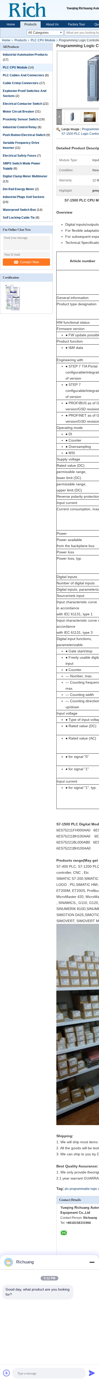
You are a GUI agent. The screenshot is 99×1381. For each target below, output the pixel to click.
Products (30, 24)
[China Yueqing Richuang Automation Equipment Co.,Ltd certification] (13, 310)
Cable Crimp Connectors (21, 83)
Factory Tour (76, 24)
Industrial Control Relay (20, 127)
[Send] (92, 1372)
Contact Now (29, 262)
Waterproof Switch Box (19, 210)
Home (11, 24)
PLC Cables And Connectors (23, 75)
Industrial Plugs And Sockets (23, 197)
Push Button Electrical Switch (24, 135)
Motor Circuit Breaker (18, 111)
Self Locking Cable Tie (19, 217)
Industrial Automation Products (25, 54)
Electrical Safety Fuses (19, 155)
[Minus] (92, 1262)
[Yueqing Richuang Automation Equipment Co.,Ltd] (33, 10)
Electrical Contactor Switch (22, 104)
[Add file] (6, 1372)
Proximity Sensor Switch (20, 119)
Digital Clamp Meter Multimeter (25, 176)
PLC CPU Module (43, 40)
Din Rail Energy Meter (18, 189)
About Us (52, 24)
